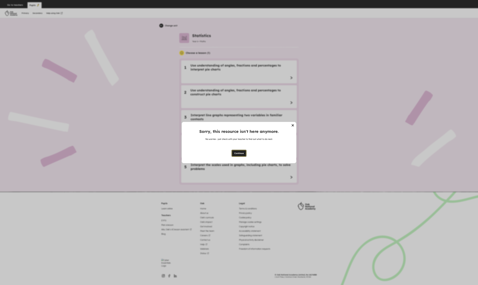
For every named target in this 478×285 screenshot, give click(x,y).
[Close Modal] (293, 125)
